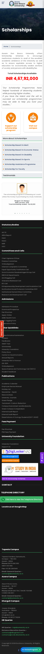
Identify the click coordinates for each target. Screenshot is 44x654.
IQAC (4, 238)
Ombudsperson (8, 264)
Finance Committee (9, 261)
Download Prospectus (10, 309)
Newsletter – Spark (9, 392)
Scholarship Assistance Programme (20, 164)
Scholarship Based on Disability (18, 155)
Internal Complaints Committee (14, 267)
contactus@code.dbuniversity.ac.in (15, 635)
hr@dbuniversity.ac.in (21, 627)
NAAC (4, 241)
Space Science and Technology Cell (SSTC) (19, 369)
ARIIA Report (6, 235)
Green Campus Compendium (13, 409)
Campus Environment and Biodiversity (16, 406)
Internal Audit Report (10, 412)
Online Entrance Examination (13, 335)
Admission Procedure (10, 307)
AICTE (4, 232)
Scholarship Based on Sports (17, 159)
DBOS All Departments (10, 275)
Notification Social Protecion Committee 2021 (19, 289)
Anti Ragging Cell (8, 278)
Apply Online (7, 315)
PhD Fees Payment (9, 432)
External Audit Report (10, 414)
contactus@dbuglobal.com (12, 632)
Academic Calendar (9, 384)
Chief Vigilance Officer (10, 258)
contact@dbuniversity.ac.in (12, 574)
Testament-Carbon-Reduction (14, 403)
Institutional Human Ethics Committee (16, 292)
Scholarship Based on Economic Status (21, 150)
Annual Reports (8, 358)
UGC (3, 246)
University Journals (9, 398)
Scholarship (6, 346)
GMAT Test (6, 344)
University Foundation (10, 349)
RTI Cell (5, 283)
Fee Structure (7, 312)
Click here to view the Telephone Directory (23, 499)
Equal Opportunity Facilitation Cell (15, 269)
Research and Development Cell (14, 295)
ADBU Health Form (9, 318)
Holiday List (6, 389)
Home (6, 46)
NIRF (3, 244)
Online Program (32, 650)
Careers (5, 338)
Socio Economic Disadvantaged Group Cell (18, 272)
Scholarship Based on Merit (16, 145)
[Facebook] (19, 650)
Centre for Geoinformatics (12, 355)
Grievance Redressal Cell (11, 281)
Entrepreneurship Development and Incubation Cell (21, 286)
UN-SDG (5, 363)
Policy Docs (6, 352)
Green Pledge (7, 400)
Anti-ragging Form (9, 321)
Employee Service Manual (12, 386)
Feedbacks (6, 341)
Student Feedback (9, 372)
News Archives (7, 395)
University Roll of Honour (11, 360)
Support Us (6, 447)
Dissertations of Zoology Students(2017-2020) (20, 417)
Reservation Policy (9, 323)
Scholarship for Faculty (15, 169)
